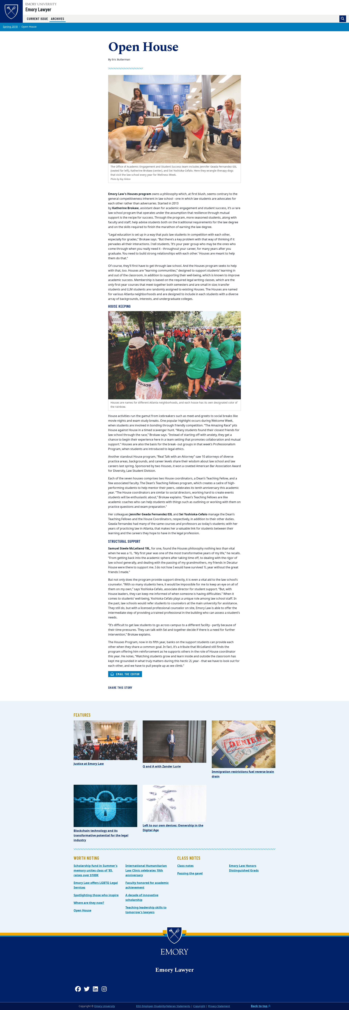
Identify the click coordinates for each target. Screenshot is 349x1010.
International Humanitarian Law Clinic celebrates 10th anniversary (146, 870)
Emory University (104, 1006)
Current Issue (37, 19)
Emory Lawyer (38, 9)
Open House (82, 910)
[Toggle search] (342, 18)
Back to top (259, 1006)
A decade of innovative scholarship (141, 897)
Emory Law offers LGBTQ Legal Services (96, 885)
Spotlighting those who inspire (96, 895)
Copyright (199, 1006)
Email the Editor (127, 674)
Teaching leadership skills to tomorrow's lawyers (146, 910)
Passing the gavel (190, 873)
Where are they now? (89, 903)
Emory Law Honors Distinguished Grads (244, 868)
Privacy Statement (219, 1006)
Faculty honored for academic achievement (147, 885)
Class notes (185, 866)
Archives (58, 18)
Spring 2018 (10, 27)
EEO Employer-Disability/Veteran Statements (163, 1006)
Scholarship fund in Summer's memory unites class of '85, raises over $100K (95, 870)
